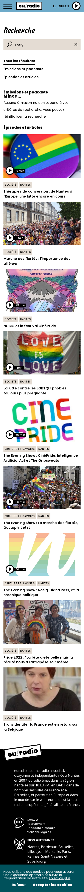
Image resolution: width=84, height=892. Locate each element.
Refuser (19, 885)
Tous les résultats (19, 60)
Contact (32, 820)
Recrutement (36, 824)
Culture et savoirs (20, 449)
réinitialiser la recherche (24, 116)
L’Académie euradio (41, 828)
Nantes (25, 184)
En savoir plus (59, 878)
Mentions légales (39, 832)
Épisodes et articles (21, 76)
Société (11, 184)
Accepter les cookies (52, 885)
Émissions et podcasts (23, 68)
